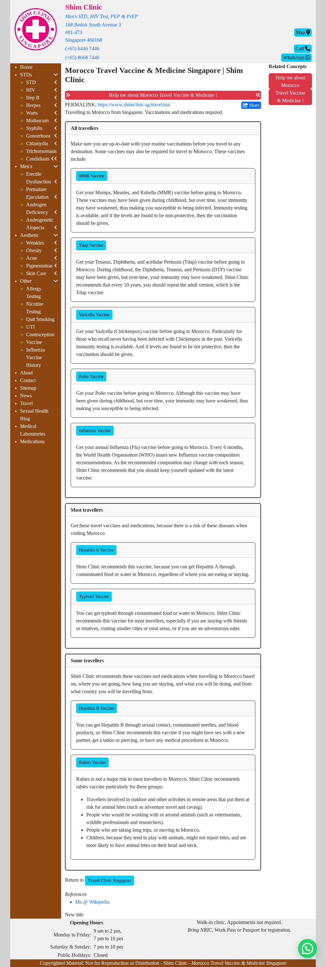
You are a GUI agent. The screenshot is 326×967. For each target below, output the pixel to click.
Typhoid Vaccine (94, 596)
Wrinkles (35, 242)
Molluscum (37, 120)
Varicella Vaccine (94, 314)
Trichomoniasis (41, 151)
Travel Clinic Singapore (109, 880)
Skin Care (36, 273)
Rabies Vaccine (92, 762)
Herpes (33, 105)
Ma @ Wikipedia (92, 902)
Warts (32, 113)
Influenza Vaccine (95, 430)
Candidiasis (37, 158)
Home (26, 67)
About (26, 372)
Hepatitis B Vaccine (96, 708)
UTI (30, 327)
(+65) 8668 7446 (82, 57)
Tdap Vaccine (91, 245)
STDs (26, 74)
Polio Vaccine (91, 376)
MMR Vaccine (91, 176)
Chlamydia (37, 143)
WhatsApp (294, 57)
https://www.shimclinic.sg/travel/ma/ (134, 104)
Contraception (40, 334)
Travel (26, 403)
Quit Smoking (40, 319)
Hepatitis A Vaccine (96, 550)
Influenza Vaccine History (35, 357)
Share (253, 105)
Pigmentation (39, 265)
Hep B (32, 97)
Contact (28, 380)
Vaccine (34, 342)
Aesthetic (29, 235)
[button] (307, 948)
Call (300, 48)
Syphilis (34, 128)
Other (26, 281)
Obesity (34, 250)
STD (31, 82)
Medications (32, 441)
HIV (30, 90)
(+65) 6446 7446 (82, 48)
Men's (26, 166)
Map (301, 32)
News (26, 395)
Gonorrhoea (38, 136)
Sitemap (28, 388)
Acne (31, 258)
